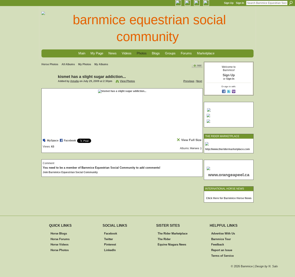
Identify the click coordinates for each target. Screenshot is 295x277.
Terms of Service (222, 255)
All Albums (68, 64)
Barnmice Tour (221, 239)
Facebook (70, 140)
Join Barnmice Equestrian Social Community (70, 172)
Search (291, 3)
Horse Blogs (59, 233)
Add (199, 65)
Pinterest (110, 244)
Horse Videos (59, 244)
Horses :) (195, 148)
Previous (188, 81)
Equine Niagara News (172, 244)
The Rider (164, 239)
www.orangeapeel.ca (228, 175)
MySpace (53, 140)
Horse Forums (60, 239)
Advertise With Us (223, 233)
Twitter (108, 239)
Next (199, 81)
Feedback (217, 244)
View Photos (127, 81)
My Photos (84, 64)
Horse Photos (49, 64)
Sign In (240, 3)
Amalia (74, 81)
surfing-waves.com (242, 195)
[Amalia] (48, 86)
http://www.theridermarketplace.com (227, 149)
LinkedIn (110, 250)
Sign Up (228, 3)
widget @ (226, 195)
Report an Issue (221, 250)
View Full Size (191, 140)
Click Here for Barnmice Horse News (229, 198)
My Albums (101, 64)
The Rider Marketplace (172, 233)
